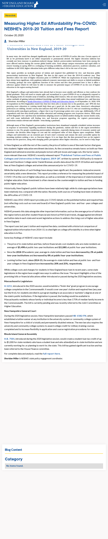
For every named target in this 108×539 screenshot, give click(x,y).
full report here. (52, 353)
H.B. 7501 (9, 338)
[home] (20, 4)
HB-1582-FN (79, 315)
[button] (103, 5)
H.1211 (8, 286)
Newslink (10, 15)
